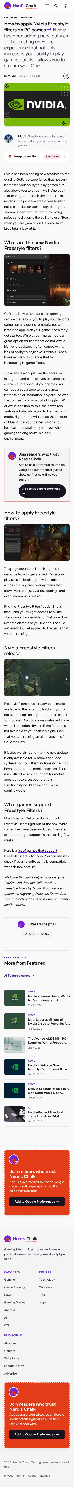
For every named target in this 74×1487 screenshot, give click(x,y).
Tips (42, 1295)
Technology (47, 1279)
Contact (9, 1351)
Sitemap (44, 1476)
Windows (45, 1287)
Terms (20, 1476)
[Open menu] (47, 6)
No (47, 934)
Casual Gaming (14, 1287)
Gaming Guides (14, 1302)
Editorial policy (14, 1366)
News (8, 1295)
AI (5, 1318)
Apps (42, 1302)
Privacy (8, 1476)
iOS (6, 1325)
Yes (31, 934)
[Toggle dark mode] (65, 5)
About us (10, 1343)
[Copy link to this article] (66, 76)
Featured (10, 17)
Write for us (12, 1358)
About (32, 1476)
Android (9, 1310)
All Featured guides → (19, 975)
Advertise (10, 1373)
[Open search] (55, 5)
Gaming (26, 17)
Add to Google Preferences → (41, 491)
